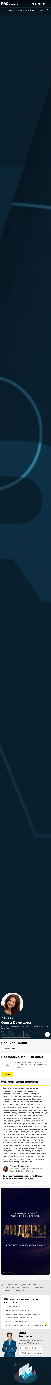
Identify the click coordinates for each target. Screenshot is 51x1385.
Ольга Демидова (19, 1166)
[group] (11, 9)
